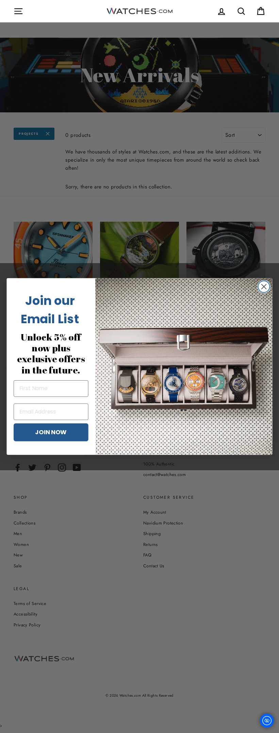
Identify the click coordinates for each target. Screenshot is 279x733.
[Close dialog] (264, 286)
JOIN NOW (51, 432)
